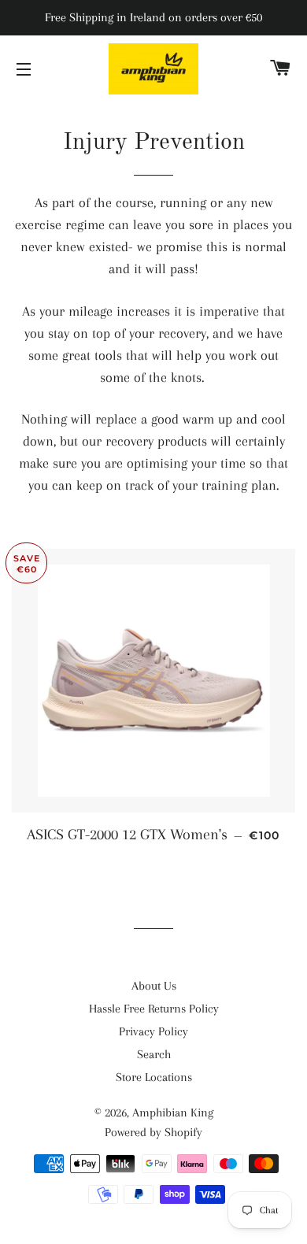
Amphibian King (172, 1112)
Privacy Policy (153, 1031)
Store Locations (154, 1077)
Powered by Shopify (153, 1132)
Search (154, 1054)
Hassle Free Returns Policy (154, 1008)
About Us (153, 986)
